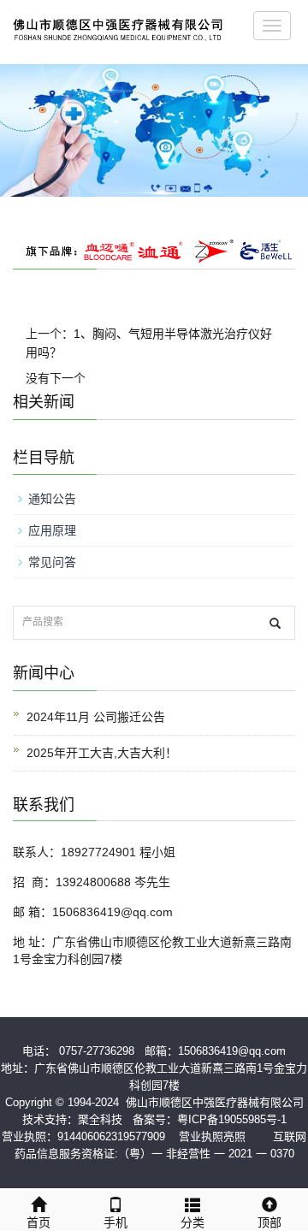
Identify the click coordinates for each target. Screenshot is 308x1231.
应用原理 (52, 530)
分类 (192, 1222)
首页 (38, 1222)
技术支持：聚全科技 (72, 1119)
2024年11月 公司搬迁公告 (96, 717)
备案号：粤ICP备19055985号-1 (210, 1119)
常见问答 (52, 562)
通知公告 (52, 499)
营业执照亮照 (212, 1136)
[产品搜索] (275, 623)
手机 (115, 1222)
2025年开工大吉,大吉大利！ (102, 753)
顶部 (269, 1222)
